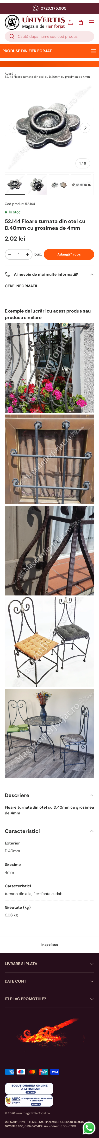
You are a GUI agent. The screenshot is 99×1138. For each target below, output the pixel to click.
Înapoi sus (49, 944)
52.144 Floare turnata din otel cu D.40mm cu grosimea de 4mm (47, 76)
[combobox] (49, 36)
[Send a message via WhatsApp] (89, 1128)
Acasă (9, 73)
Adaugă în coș (69, 254)
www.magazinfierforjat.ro (33, 1113)
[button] (80, 22)
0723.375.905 (53, 8)
